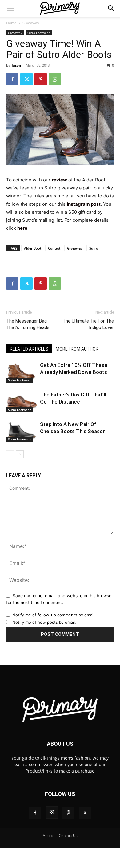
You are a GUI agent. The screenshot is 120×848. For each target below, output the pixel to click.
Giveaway (30, 23)
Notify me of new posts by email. (44, 622)
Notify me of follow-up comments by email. (53, 614)
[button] (10, 8)
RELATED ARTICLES (29, 349)
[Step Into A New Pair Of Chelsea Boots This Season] (21, 431)
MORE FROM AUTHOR (77, 349)
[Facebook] (12, 79)
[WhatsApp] (55, 79)
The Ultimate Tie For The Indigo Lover (88, 324)
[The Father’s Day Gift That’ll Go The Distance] (21, 401)
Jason (16, 65)
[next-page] (20, 454)
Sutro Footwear (38, 32)
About (48, 835)
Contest (54, 248)
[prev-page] (10, 454)
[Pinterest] (40, 79)
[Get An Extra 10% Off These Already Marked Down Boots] (21, 372)
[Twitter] (26, 79)
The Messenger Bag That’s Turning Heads (28, 324)
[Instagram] (52, 812)
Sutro (93, 248)
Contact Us (68, 835)
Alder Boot (32, 248)
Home (11, 23)
